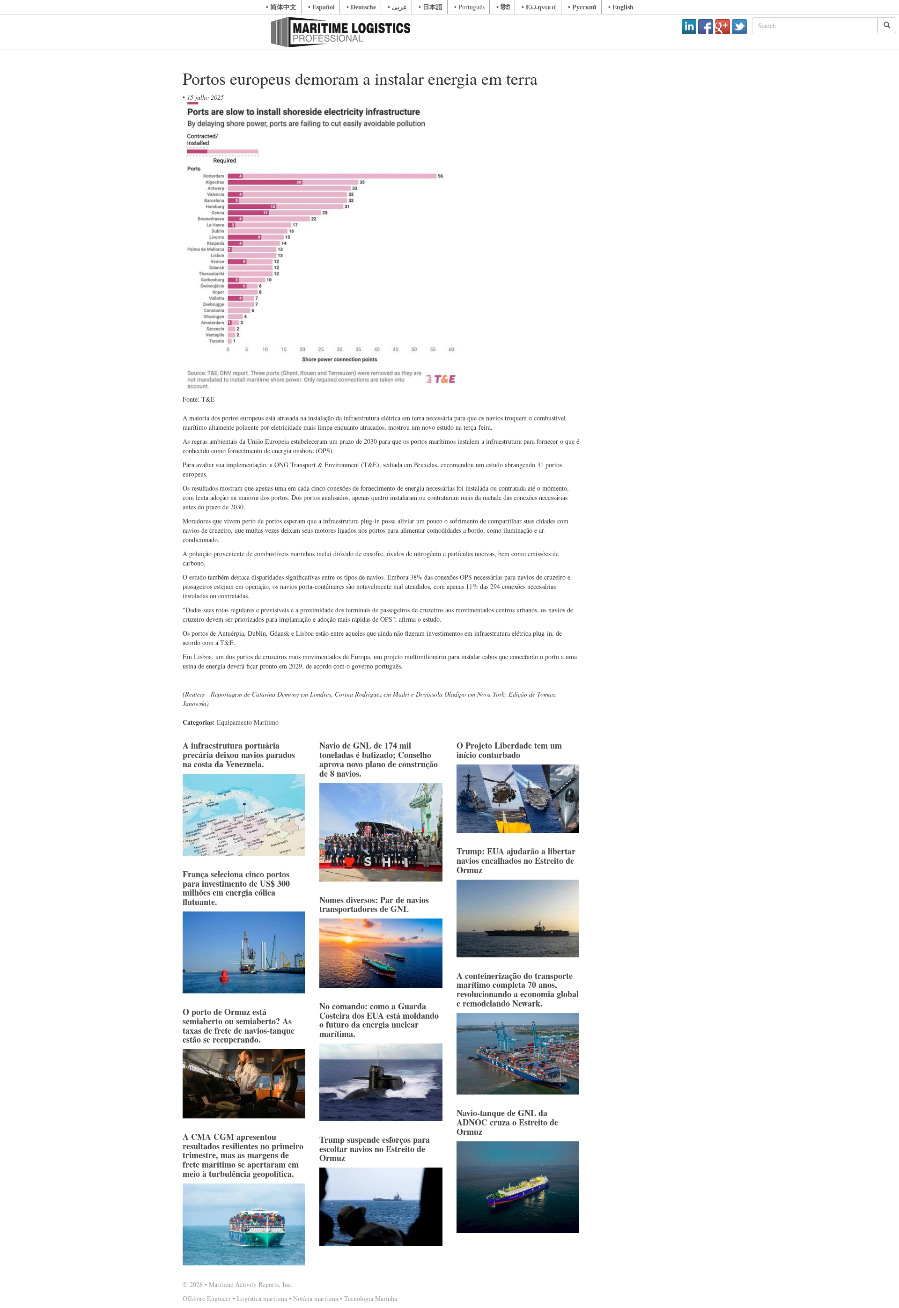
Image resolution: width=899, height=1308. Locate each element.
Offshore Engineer (207, 1298)
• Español (321, 7)
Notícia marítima (315, 1298)
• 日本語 (430, 7)
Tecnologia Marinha (370, 1298)
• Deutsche (361, 7)
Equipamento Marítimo (248, 722)
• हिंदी (503, 7)
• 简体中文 (281, 7)
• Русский (582, 7)
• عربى (397, 7)
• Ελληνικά (539, 7)
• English (621, 7)
